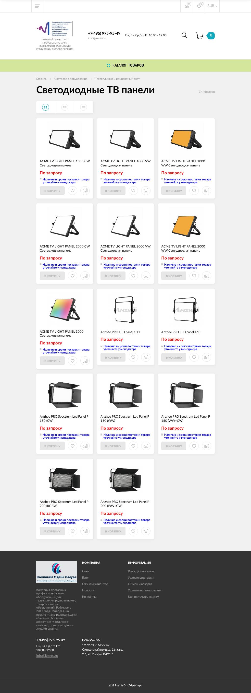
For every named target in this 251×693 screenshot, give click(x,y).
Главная (41, 78)
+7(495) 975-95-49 (104, 33)
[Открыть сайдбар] (38, 6)
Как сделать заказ (141, 571)
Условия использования (144, 590)
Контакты (89, 597)
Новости (88, 590)
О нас (86, 571)
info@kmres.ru (97, 38)
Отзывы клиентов (95, 584)
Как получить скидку (143, 597)
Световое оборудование (70, 78)
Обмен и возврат (140, 584)
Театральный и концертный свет (117, 78)
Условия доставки (140, 577)
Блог (85, 577)
